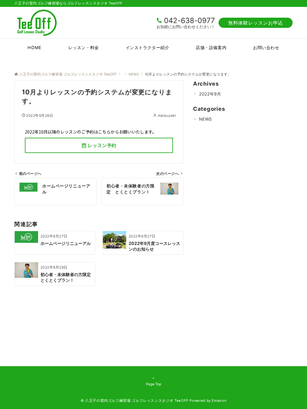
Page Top (153, 384)
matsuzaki (167, 115)
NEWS (205, 119)
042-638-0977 (189, 20)
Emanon (219, 401)
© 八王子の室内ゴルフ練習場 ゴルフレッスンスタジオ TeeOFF (135, 401)
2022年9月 (210, 93)
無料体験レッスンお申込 (255, 23)
